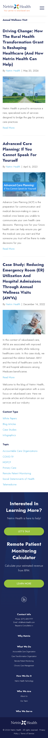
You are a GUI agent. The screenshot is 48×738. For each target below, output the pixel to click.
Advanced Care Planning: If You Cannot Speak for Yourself (20, 152)
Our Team (24, 701)
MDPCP (7, 462)
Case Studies (9, 429)
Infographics (9, 435)
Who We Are (24, 691)
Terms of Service (27, 733)
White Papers (10, 418)
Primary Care (9, 468)
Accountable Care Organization (24, 651)
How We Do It (24, 675)
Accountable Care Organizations (20, 451)
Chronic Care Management (24, 665)
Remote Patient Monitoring (17, 473)
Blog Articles (9, 424)
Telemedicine (10, 484)
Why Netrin (24, 635)
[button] (24, 531)
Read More (9, 128)
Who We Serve (24, 711)
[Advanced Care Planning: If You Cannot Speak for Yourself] (24, 184)
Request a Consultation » (24, 625)
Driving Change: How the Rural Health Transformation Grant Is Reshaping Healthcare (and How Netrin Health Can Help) (23, 47)
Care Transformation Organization (24, 656)
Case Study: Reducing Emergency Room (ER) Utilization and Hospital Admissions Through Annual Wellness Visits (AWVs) (23, 281)
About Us (24, 696)
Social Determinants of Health (19, 479)
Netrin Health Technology (24, 681)
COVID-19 (8, 456)
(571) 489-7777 (27, 619)
